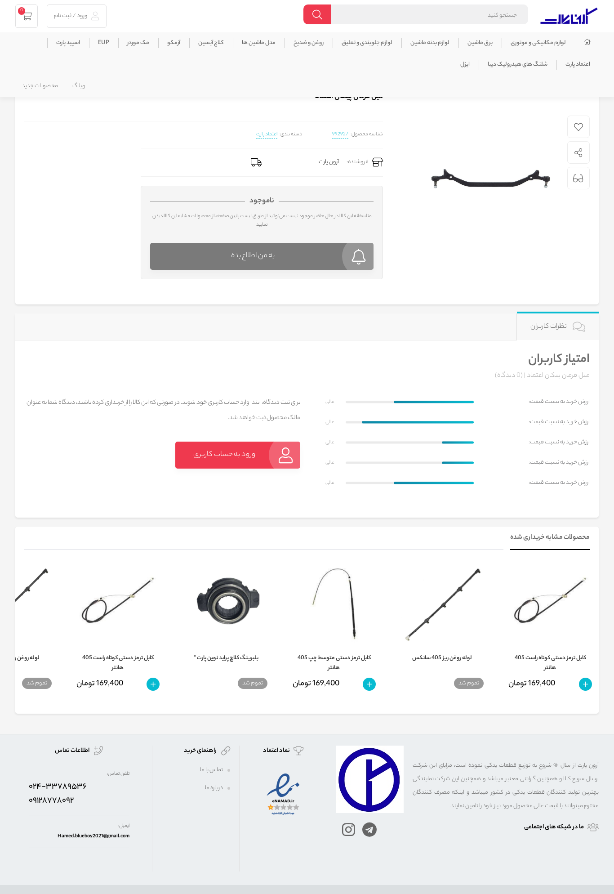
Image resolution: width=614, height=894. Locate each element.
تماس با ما (211, 770)
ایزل (465, 64)
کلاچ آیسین (211, 43)
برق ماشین (480, 43)
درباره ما (214, 788)
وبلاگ (78, 86)
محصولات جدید (40, 86)
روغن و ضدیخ (309, 43)
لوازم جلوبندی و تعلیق (367, 43)
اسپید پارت (68, 43)
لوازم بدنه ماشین (429, 43)
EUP (103, 43)
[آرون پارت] (569, 14)
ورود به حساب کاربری (224, 455)
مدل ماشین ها (259, 43)
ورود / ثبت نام (71, 16)
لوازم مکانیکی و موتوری (538, 43)
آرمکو (173, 43)
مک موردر (138, 43)
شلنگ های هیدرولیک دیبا (517, 64)
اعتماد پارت (577, 64)
